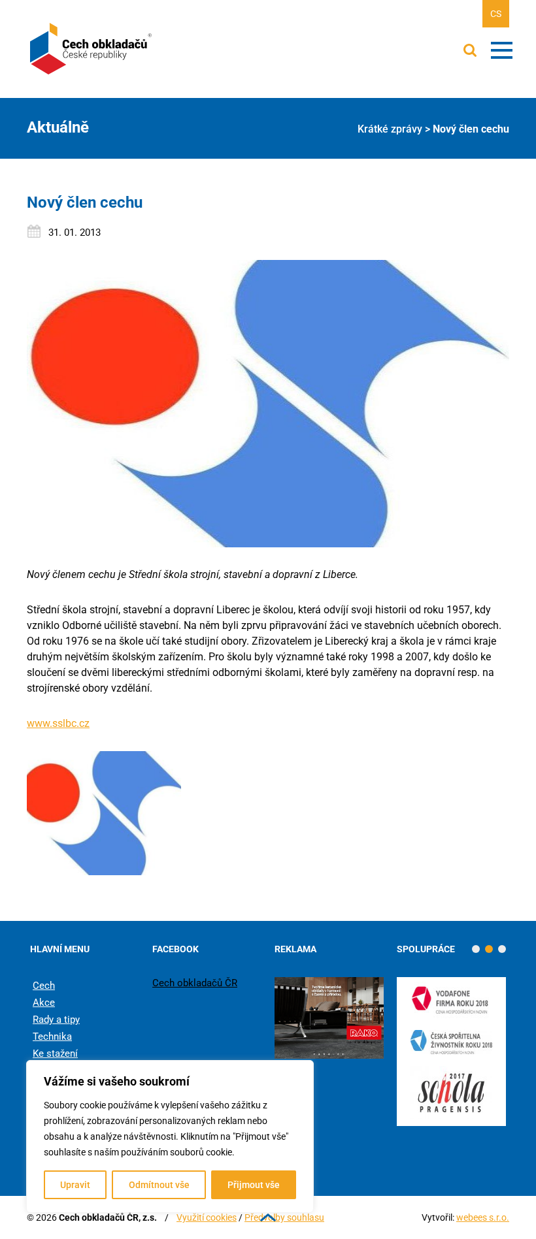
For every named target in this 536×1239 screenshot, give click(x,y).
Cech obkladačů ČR (194, 983)
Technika (52, 1036)
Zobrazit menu (501, 50)
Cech (44, 985)
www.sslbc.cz (58, 723)
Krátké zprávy (390, 129)
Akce (44, 1002)
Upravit (75, 1185)
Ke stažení (55, 1053)
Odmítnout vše (159, 1185)
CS (495, 13)
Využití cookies (206, 1217)
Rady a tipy (56, 1019)
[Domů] (92, 49)
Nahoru (268, 1217)
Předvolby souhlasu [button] (284, 1217)
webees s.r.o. (482, 1217)
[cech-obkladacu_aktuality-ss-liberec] (104, 813)
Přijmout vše (253, 1185)
